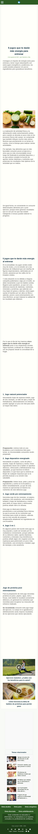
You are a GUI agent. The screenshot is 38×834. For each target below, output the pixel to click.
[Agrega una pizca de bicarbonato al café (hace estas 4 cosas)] (12, 759)
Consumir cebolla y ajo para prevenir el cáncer (24, 765)
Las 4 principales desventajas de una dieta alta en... (23, 789)
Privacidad (21, 831)
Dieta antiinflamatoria (26, 811)
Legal (10, 831)
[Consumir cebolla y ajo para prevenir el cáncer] (12, 767)
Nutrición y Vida (26, 57)
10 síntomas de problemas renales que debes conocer (24, 774)
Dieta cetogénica (31, 807)
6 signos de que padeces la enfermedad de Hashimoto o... (24, 796)
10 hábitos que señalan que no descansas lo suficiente (24, 781)
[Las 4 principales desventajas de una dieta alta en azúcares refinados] (12, 789)
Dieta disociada (10, 811)
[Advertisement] (19, 26)
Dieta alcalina (6, 807)
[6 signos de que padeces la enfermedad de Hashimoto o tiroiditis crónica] (12, 797)
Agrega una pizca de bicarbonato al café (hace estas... (23, 758)
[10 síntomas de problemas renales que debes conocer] (12, 774)
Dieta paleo (18, 807)
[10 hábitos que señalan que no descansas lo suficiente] (12, 782)
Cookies (15, 831)
